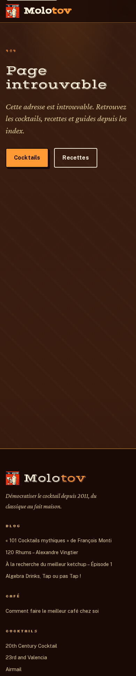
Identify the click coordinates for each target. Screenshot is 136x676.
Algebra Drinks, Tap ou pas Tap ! (43, 576)
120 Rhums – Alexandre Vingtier (42, 552)
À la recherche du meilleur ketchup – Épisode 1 (59, 564)
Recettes (75, 157)
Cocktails (27, 157)
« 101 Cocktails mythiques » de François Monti (59, 540)
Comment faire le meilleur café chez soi (52, 611)
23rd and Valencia (26, 657)
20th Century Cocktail (31, 646)
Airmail (14, 669)
